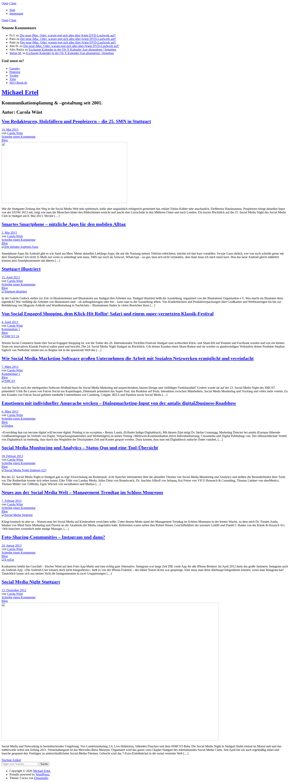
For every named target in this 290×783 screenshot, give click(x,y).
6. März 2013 (10, 411)
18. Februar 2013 (12, 456)
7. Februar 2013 (12, 500)
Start (12, 10)
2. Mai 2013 (9, 232)
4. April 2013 (10, 322)
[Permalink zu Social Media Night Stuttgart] (110, 739)
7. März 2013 (10, 366)
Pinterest (14, 72)
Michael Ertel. (42, 771)
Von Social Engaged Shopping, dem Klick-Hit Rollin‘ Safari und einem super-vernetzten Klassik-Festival (108, 313)
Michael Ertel (20, 92)
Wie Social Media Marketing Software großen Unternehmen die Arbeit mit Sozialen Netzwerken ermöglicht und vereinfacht (128, 358)
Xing (12, 79)
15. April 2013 (11, 277)
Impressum (16, 13)
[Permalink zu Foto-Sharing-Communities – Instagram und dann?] (8, 559)
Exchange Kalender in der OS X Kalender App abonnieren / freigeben (72, 49)
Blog (5, 140)
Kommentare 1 (11, 329)
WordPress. (43, 774)
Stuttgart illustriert (21, 269)
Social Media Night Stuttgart (31, 581)
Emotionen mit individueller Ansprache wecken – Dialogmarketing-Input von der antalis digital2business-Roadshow (119, 403)
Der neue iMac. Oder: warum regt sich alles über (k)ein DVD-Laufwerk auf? (68, 35)
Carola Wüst (15, 133)
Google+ (15, 68)
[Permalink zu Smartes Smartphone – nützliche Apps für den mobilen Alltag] (20, 246)
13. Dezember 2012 (14, 590)
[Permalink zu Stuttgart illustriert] (14, 291)
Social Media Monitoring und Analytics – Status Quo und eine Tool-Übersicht (80, 447)
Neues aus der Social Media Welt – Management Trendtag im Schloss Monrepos (82, 492)
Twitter (13, 75)
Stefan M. (15, 53)
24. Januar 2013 (12, 545)
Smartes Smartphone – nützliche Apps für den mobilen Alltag (64, 224)
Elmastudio (41, 778)
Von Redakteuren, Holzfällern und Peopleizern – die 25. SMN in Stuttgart (76, 121)
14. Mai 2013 (10, 129)
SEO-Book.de (18, 82)
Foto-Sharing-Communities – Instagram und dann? (53, 537)
